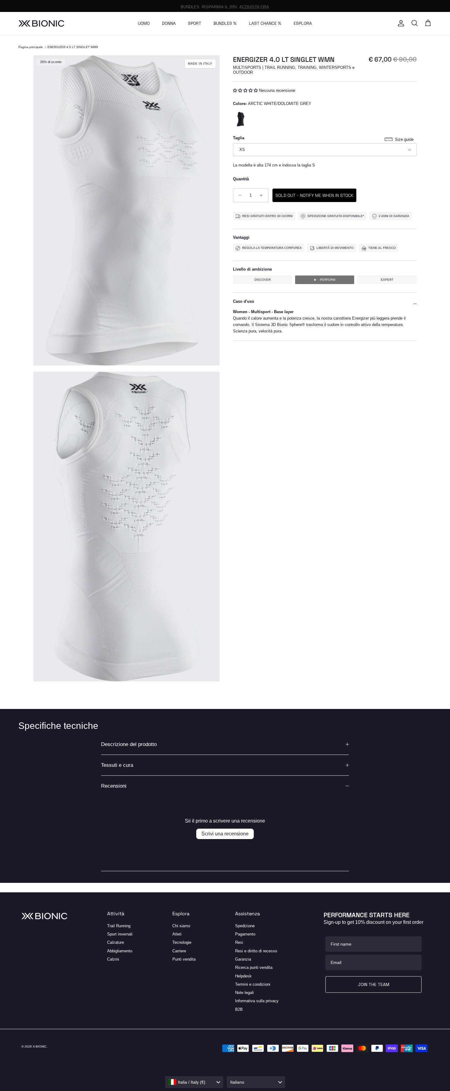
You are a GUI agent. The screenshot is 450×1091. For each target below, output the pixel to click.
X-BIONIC (40, 1046)
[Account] (400, 23)
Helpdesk (243, 976)
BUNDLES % (225, 23)
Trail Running (118, 926)
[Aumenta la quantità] (262, 195)
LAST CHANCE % (265, 23)
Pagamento (245, 934)
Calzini (113, 959)
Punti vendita (184, 959)
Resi (239, 942)
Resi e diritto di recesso (256, 951)
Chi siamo (181, 926)
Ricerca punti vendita (253, 967)
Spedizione (245, 926)
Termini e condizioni (252, 984)
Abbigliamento (119, 951)
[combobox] (194, 1082)
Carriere (179, 951)
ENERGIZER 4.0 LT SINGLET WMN (72, 47)
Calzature (115, 942)
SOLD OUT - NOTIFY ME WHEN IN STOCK (314, 195)
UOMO (144, 23)
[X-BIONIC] (41, 23)
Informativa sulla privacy (257, 1001)
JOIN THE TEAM (373, 984)
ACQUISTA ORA (254, 5)
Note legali (244, 992)
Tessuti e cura (117, 765)
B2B (239, 1009)
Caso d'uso (243, 301)
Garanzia (243, 959)
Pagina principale (30, 47)
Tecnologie (181, 942)
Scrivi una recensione (225, 833)
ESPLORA (303, 23)
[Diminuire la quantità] (238, 195)
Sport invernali (120, 934)
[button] (246, 90)
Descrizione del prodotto (129, 744)
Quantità (241, 179)
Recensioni (113, 786)
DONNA (169, 23)
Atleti (177, 934)
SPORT (194, 23)
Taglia (238, 138)
